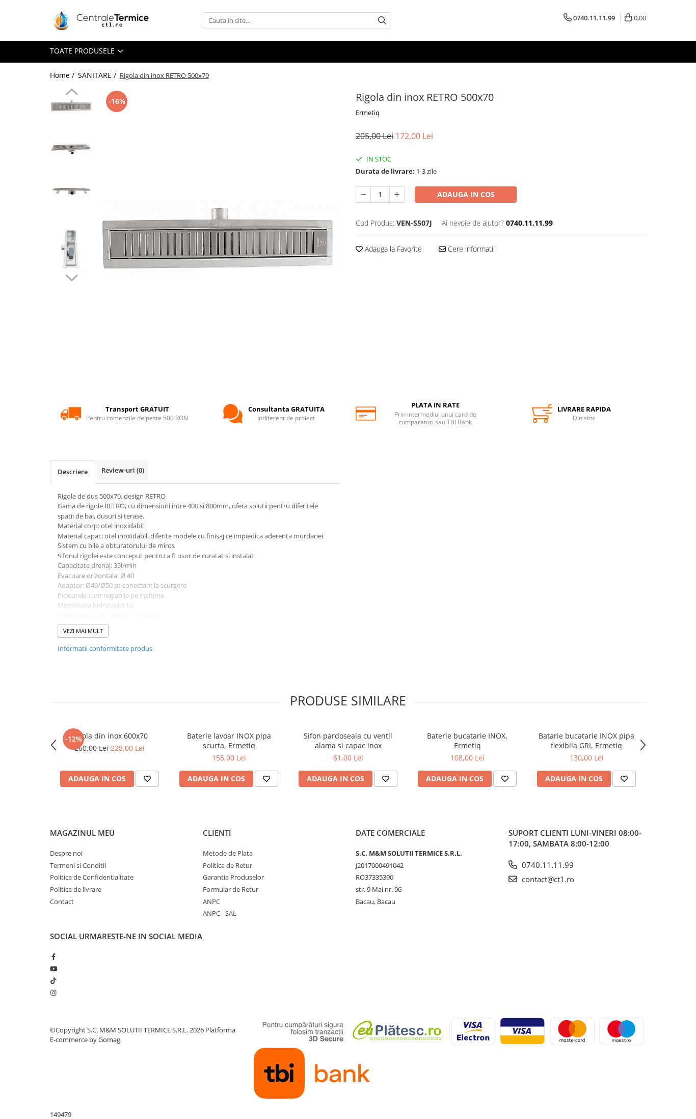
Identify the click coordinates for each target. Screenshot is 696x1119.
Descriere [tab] (73, 471)
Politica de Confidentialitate (91, 877)
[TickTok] (53, 980)
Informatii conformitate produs (105, 648)
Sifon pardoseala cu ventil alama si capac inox (348, 740)
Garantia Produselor (233, 877)
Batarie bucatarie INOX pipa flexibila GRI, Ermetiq (586, 740)
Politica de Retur (227, 865)
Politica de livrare (75, 889)
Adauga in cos (466, 194)
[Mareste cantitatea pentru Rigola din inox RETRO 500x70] (397, 194)
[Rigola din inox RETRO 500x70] (219, 238)
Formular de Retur (230, 889)
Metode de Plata (228, 853)
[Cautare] (382, 20)
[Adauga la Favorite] (147, 779)
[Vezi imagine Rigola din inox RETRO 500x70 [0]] (71, 106)
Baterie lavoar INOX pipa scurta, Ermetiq (229, 740)
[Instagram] (53, 992)
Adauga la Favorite (392, 249)
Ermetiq (368, 112)
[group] (219, 238)
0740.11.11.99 (547, 865)
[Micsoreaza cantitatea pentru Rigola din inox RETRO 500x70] (363, 194)
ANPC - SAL (219, 913)
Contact (62, 901)
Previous (71, 93)
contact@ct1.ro (547, 879)
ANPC (211, 901)
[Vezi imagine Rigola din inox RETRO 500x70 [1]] (71, 148)
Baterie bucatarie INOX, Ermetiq (467, 740)
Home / (63, 75)
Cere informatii (470, 249)
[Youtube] (53, 968)
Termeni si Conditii (78, 865)
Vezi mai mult (83, 631)
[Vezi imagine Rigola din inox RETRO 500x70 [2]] (71, 191)
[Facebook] (53, 956)
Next (71, 276)
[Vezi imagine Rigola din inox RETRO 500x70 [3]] (71, 250)
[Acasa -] (101, 20)
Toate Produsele (83, 51)
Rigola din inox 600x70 (109, 736)
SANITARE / (98, 75)
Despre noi (66, 853)
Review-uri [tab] (122, 470)
